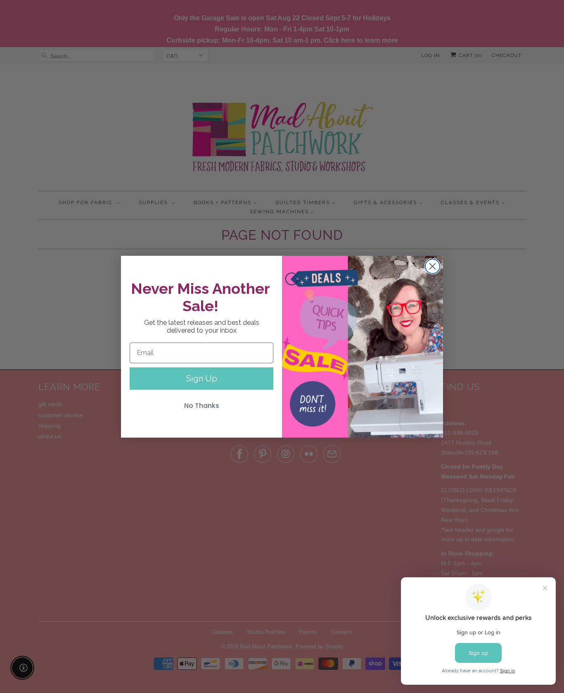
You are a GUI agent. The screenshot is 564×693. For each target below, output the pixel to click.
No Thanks (201, 405)
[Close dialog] (432, 266)
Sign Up (201, 378)
